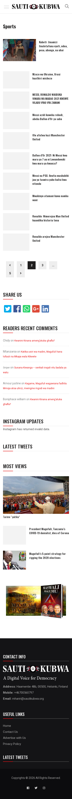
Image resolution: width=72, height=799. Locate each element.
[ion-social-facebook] (28, 788)
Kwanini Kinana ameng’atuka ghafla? (34, 340)
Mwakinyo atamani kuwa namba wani (50, 198)
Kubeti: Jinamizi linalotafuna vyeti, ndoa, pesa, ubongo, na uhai (53, 46)
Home (7, 726)
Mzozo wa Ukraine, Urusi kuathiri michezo (46, 76)
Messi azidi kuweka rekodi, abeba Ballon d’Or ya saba (47, 117)
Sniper (6, 367)
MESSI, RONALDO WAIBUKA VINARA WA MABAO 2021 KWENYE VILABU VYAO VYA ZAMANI (50, 98)
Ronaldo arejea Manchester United (48, 238)
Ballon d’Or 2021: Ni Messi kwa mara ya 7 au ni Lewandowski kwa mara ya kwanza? (49, 159)
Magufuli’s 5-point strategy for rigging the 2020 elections (47, 555)
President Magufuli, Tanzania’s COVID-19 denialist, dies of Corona (49, 531)
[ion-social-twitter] (36, 788)
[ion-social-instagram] (44, 788)
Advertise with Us (14, 738)
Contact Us (10, 732)
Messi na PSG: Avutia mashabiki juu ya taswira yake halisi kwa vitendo (50, 179)
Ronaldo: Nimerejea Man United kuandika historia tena (50, 218)
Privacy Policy (12, 744)
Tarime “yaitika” (11, 517)
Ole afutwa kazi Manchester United (48, 137)
